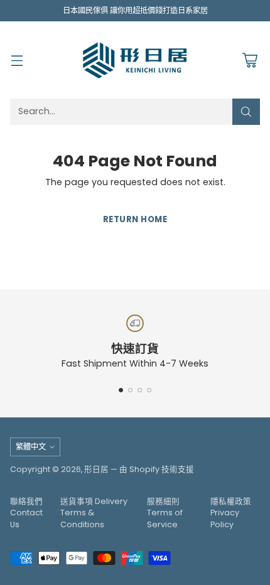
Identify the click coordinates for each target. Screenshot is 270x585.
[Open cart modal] (249, 60)
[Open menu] (17, 60)
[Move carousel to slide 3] (140, 390)
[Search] (246, 112)
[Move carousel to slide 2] (130, 390)
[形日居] (135, 59)
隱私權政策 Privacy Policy (230, 513)
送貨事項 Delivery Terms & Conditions (93, 513)
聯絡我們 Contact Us (26, 513)
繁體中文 (31, 446)
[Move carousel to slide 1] (121, 390)
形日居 (96, 469)
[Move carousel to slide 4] (149, 390)
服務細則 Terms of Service (165, 513)
